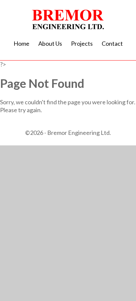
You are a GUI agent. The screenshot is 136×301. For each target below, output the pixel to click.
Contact (112, 43)
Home (21, 43)
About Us (50, 43)
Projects (82, 43)
